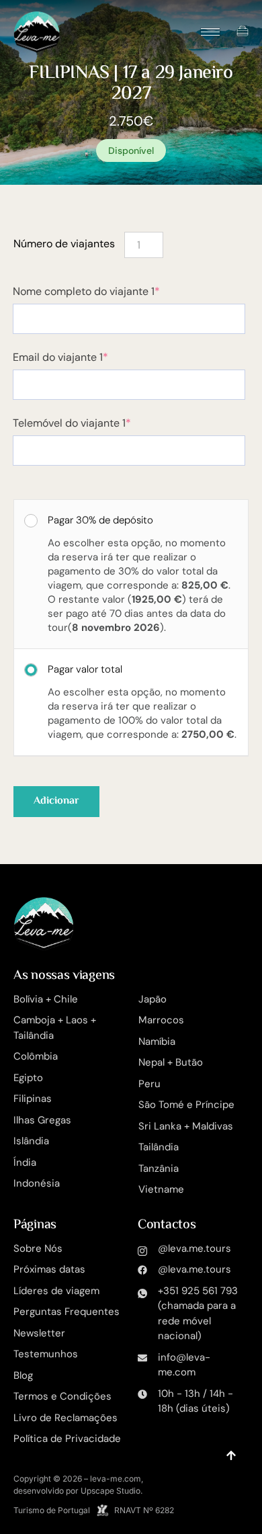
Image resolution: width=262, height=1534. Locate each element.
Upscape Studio (110, 1491)
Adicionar (56, 801)
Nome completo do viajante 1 (111, 291)
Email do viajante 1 (85, 357)
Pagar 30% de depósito (100, 519)
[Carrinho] (242, 31)
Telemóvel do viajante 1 (97, 423)
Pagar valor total (85, 669)
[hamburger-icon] (210, 32)
